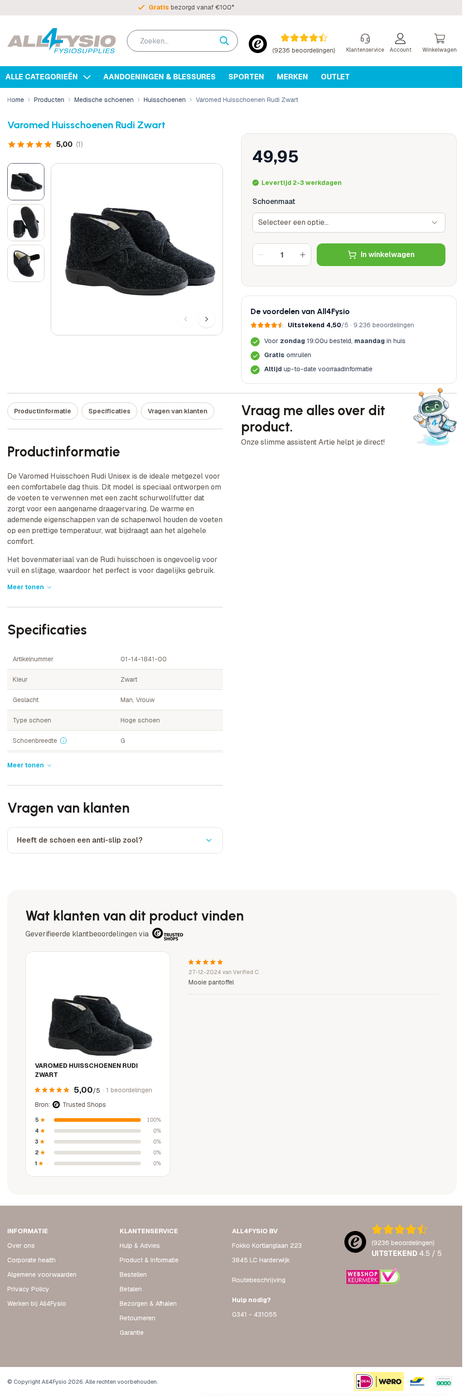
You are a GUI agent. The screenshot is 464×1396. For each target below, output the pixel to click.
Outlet (335, 77)
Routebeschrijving (255, 1280)
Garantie (130, 1332)
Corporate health (31, 1260)
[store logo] (61, 40)
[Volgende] (206, 319)
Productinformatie (42, 411)
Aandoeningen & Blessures (159, 77)
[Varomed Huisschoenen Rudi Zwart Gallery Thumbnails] (25, 222)
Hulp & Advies (138, 1245)
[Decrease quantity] (261, 255)
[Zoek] (229, 41)
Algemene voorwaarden (42, 1274)
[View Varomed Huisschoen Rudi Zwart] (25, 181)
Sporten (246, 77)
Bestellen (131, 1274)
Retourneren (136, 1318)
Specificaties (109, 411)
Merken (292, 77)
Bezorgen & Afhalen (146, 1303)
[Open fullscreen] (136, 249)
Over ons (21, 1245)
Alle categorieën (42, 77)
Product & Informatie (147, 1260)
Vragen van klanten (178, 411)
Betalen (129, 1289)
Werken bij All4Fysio (36, 1303)
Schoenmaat (273, 201)
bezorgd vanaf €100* (191, 7)
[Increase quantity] (303, 255)
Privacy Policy (28, 1289)
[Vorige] (185, 319)
